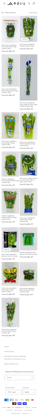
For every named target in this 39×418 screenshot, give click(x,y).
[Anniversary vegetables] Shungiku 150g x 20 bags (27, 45)
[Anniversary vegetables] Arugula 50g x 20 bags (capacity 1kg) (27, 219)
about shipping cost (11, 364)
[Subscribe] (31, 377)
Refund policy (18, 410)
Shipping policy (16, 413)
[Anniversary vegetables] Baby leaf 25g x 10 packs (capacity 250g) (27, 290)
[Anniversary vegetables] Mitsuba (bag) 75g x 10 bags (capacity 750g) (10, 90)
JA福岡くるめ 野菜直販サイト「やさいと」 (19, 407)
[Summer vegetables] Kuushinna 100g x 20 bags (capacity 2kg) (9, 217)
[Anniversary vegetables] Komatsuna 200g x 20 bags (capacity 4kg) (27, 143)
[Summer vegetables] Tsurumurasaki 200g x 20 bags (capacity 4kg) (10, 180)
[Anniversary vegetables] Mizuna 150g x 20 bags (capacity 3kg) (9, 142)
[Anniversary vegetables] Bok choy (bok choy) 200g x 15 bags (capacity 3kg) (28, 179)
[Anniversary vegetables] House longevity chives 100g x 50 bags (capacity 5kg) (28, 104)
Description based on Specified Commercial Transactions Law (15, 357)
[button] (4, 3)
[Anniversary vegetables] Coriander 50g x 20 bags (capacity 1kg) (9, 331)
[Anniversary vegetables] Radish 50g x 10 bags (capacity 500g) (9, 289)
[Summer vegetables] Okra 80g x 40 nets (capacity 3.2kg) (28, 253)
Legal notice (26, 413)
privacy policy (9, 351)
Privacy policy (28, 410)
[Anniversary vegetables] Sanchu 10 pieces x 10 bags (9, 255)
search (6, 347)
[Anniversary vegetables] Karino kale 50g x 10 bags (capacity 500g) (9, 46)
